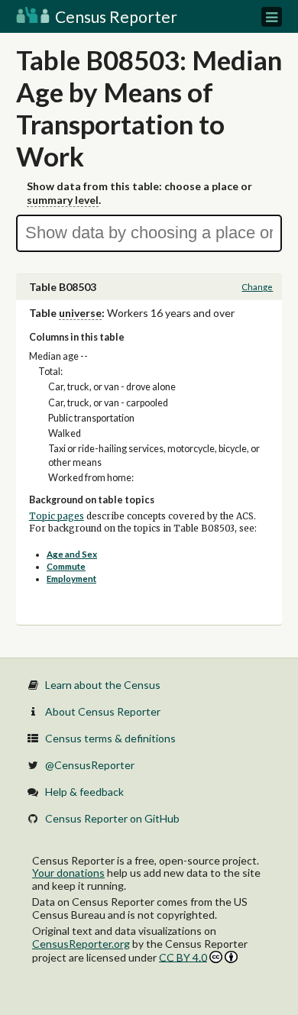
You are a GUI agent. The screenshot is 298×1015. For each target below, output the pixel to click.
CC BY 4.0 (183, 957)
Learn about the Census (102, 684)
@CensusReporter (89, 764)
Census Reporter (114, 16)
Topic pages (56, 516)
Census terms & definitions (110, 738)
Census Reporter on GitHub (112, 818)
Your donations (68, 872)
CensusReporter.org (81, 943)
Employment (71, 578)
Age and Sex (72, 554)
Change (257, 287)
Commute (66, 566)
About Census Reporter (102, 711)
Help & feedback (84, 791)
